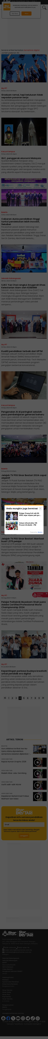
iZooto (40, 532)
